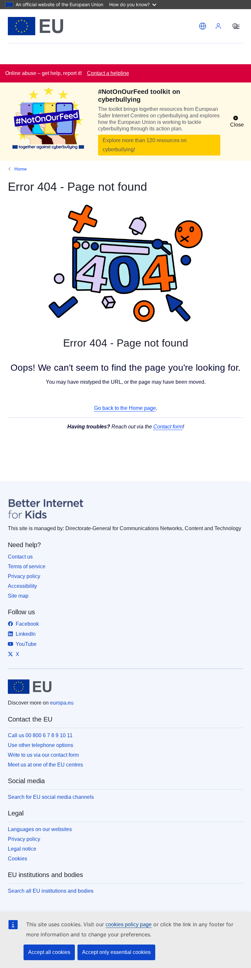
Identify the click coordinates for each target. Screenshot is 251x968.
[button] (203, 26)
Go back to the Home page (125, 408)
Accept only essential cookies (116, 952)
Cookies (17, 858)
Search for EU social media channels (51, 797)
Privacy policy (24, 576)
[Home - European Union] (35, 26)
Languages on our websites (40, 829)
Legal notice (22, 849)
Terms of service (26, 566)
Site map (18, 596)
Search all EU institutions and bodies (50, 891)
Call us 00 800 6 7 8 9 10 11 (40, 735)
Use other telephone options (40, 745)
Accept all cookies (49, 952)
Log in (218, 26)
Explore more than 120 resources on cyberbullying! (145, 145)
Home (20, 168)
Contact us (20, 556)
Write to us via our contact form (43, 755)
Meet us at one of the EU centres (45, 764)
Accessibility (22, 586)
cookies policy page (129, 924)
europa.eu (62, 703)
